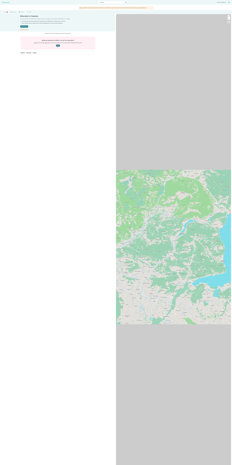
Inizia (58, 45)
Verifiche (22, 12)
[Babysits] (6, 2)
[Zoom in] (229, 16)
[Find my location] (229, 22)
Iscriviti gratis (24, 26)
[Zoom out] (229, 19)
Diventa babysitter (221, 2)
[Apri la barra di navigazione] (229, 2)
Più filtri (30, 12)
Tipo (5, 12)
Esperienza (14, 12)
